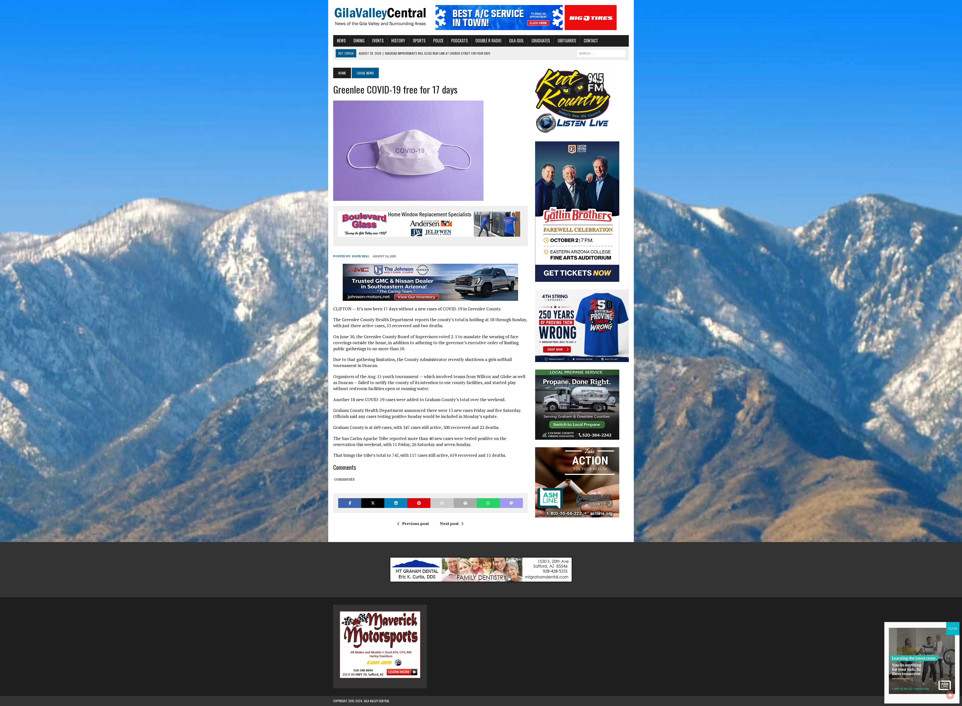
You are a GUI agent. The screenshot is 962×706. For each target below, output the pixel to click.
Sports (419, 41)
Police (438, 41)
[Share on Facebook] (349, 503)
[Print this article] (465, 503)
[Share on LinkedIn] (395, 503)
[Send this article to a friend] (441, 503)
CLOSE (952, 628)
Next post (449, 523)
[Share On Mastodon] (511, 503)
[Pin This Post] (418, 503)
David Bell (360, 256)
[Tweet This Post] (372, 503)
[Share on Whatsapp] (488, 503)
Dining (359, 41)
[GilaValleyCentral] (380, 16)
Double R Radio (488, 41)
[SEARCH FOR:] (601, 53)
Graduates (541, 41)
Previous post (415, 523)
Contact (591, 41)
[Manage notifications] (950, 695)
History (398, 41)
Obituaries (567, 41)
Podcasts (459, 41)
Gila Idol (516, 41)
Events (378, 41)
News (341, 41)
